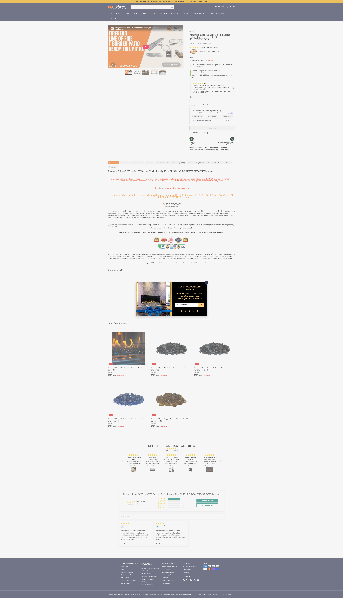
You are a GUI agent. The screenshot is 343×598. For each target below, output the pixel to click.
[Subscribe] (201, 305)
